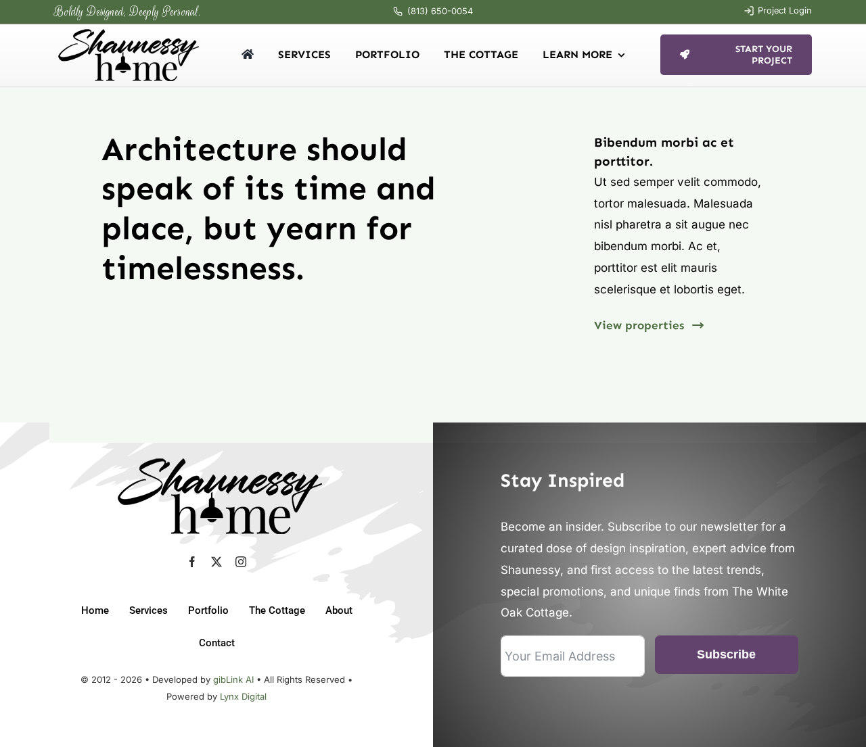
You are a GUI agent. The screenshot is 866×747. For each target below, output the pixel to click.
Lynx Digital (243, 696)
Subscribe (726, 654)
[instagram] (240, 561)
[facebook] (192, 561)
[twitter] (216, 561)
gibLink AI (233, 679)
